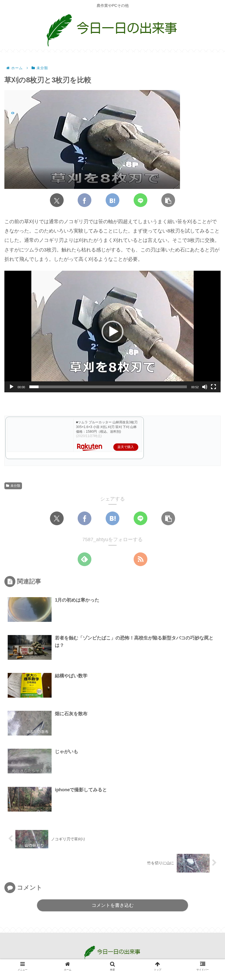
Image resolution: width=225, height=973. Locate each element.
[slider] (108, 386)
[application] (112, 331)
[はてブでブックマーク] (112, 200)
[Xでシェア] (57, 200)
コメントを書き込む (113, 905)
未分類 (15, 486)
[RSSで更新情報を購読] (140, 559)
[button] (168, 200)
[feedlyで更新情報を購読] (84, 559)
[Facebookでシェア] (84, 200)
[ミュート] (204, 387)
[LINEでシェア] (140, 200)
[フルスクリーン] (213, 387)
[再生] (11, 387)
